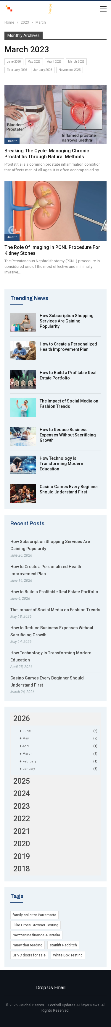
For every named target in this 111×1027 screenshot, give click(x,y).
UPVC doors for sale (29, 955)
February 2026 (17, 69)
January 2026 (42, 69)
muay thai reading (27, 945)
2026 (21, 718)
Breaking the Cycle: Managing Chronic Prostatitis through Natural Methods (46, 153)
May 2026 (34, 61)
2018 (21, 869)
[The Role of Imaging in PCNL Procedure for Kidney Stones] (55, 210)
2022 (21, 818)
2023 (21, 806)
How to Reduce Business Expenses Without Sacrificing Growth (68, 435)
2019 (21, 856)
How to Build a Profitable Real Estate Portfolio (54, 591)
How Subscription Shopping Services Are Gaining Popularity (67, 321)
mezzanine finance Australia (36, 935)
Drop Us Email (50, 987)
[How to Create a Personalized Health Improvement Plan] (23, 350)
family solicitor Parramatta (34, 915)
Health (12, 141)
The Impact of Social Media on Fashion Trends (55, 609)
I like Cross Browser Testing (35, 925)
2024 (21, 793)
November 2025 (70, 69)
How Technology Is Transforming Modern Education (61, 463)
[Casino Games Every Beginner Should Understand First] (23, 493)
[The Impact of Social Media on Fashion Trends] (23, 407)
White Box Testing (68, 955)
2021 (21, 831)
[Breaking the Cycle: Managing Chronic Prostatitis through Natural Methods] (55, 114)
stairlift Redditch (63, 945)
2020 (21, 843)
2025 (21, 781)
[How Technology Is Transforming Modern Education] (23, 465)
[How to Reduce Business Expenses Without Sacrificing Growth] (23, 436)
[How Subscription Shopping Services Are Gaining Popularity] (23, 322)
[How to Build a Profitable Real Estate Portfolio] (23, 379)
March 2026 (76, 61)
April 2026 (54, 61)
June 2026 (14, 61)
